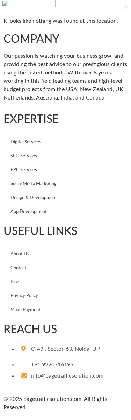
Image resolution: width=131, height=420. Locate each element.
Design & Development (33, 198)
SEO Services (23, 156)
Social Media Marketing (33, 184)
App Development (28, 211)
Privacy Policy (24, 296)
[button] (126, 7)
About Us (19, 254)
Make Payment (25, 310)
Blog (14, 282)
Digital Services (25, 142)
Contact (18, 268)
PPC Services (23, 170)
